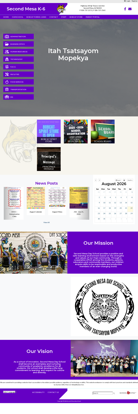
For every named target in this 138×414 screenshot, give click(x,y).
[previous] (96, 180)
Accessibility (38, 392)
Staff (63, 17)
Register (134, 1)
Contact (53, 17)
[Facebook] (125, 9)
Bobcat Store (76, 17)
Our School (17, 17)
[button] (10, 203)
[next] (99, 180)
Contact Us (53, 392)
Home (6, 17)
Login (128, 1)
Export (119, 180)
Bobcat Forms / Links (36, 17)
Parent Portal (93, 17)
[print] (124, 180)
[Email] (130, 9)
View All (46, 222)
